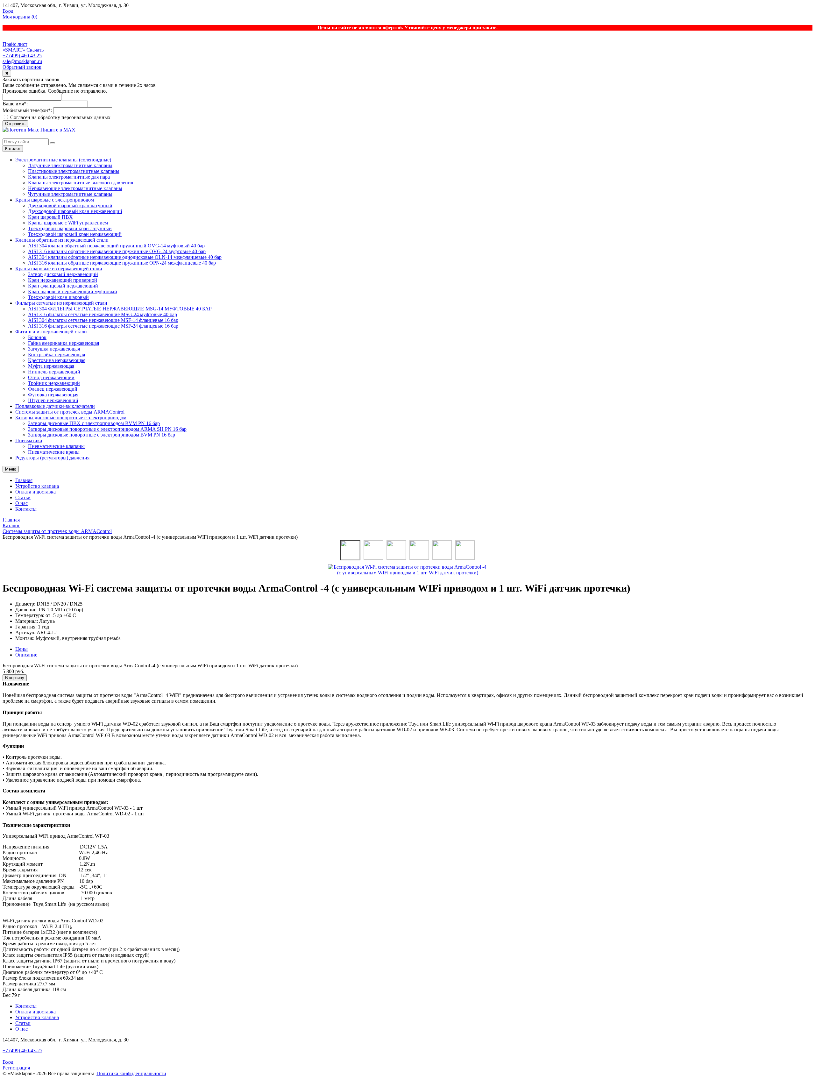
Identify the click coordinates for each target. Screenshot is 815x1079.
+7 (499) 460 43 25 (22, 55)
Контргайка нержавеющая (56, 354)
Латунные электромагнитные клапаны (70, 165)
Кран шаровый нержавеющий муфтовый (72, 291)
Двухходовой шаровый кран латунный (70, 205)
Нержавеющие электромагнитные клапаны (75, 188)
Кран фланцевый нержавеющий (63, 285)
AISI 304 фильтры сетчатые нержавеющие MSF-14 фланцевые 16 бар (103, 320)
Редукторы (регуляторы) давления (52, 457)
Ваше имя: (15, 103)
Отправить (15, 123)
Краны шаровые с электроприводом (54, 199)
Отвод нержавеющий (51, 377)
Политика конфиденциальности (131, 1073)
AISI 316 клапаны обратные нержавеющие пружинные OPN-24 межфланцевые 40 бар (122, 263)
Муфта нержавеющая (51, 366)
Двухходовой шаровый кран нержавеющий (75, 211)
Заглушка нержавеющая (54, 348)
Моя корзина (20, 16)
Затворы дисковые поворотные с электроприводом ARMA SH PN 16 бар (107, 429)
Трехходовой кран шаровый (58, 297)
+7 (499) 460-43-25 (22, 1050)
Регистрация (16, 1067)
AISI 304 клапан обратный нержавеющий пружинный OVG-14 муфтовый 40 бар (116, 245)
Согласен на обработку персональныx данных (59, 117)
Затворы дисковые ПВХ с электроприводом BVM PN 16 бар (94, 423)
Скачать (35, 50)
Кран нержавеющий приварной (62, 280)
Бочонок (37, 337)
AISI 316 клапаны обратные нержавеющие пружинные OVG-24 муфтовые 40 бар (117, 251)
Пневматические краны (54, 452)
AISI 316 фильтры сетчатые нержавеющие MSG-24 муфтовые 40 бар (102, 314)
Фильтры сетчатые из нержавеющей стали (61, 303)
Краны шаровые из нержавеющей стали (58, 268)
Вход (8, 11)
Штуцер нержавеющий (53, 400)
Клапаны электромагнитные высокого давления (80, 182)
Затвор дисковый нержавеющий (63, 274)
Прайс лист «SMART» (15, 47)
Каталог (12, 148)
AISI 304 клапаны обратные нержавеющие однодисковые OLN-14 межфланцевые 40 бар (125, 257)
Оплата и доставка (35, 491)
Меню (10, 469)
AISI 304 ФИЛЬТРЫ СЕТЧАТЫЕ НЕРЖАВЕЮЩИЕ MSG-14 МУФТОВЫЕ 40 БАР (120, 308)
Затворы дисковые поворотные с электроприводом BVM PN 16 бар (101, 434)
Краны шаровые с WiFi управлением (68, 222)
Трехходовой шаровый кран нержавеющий (75, 234)
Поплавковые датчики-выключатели (55, 406)
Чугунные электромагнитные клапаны (70, 194)
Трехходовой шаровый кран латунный (70, 228)
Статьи (23, 497)
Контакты (26, 509)
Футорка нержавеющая (53, 394)
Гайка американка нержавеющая (63, 343)
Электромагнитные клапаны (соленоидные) (63, 159)
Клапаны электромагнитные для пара (69, 177)
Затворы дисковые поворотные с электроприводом (70, 417)
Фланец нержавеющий (52, 389)
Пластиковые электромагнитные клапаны (73, 171)
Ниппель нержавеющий (54, 371)
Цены (21, 649)
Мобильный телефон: (27, 110)
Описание (26, 654)
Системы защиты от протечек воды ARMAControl (69, 412)
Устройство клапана (37, 486)
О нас (21, 503)
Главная (23, 480)
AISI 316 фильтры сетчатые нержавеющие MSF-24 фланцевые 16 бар (103, 326)
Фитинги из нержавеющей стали (51, 331)
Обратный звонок (22, 67)
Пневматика (28, 440)
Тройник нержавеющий (54, 383)
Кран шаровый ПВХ (50, 217)
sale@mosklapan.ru (22, 61)
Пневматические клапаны (56, 446)
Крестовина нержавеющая (56, 360)
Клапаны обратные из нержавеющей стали (62, 240)
